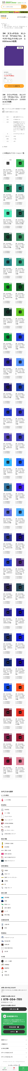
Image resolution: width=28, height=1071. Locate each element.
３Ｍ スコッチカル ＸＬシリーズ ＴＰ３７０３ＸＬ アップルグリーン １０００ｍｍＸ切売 (19, 321)
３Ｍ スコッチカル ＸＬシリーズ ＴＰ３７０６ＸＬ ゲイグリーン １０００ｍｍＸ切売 (7, 296)
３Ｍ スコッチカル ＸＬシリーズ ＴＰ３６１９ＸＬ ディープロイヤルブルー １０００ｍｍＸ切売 (19, 546)
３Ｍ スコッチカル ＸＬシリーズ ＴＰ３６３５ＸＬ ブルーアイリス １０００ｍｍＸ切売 (7, 446)
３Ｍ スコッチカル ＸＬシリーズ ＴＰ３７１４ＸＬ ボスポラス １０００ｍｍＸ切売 (20, 221)
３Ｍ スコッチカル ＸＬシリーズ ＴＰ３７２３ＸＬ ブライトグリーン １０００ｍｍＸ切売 (20, 172)
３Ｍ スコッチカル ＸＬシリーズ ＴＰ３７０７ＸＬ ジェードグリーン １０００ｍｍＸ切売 (19, 271)
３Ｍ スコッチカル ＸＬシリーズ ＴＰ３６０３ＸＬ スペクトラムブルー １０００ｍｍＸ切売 (7, 696)
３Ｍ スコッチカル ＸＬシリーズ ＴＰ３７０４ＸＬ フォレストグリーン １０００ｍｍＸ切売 (7, 321)
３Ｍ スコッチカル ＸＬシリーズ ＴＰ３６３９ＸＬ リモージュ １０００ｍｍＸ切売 (8, 395)
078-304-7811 (12, 999)
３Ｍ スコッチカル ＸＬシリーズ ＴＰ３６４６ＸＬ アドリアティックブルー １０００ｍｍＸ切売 (7, 371)
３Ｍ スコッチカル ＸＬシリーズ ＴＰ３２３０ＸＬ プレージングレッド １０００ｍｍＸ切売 (19, 721)
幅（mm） (7, 136)
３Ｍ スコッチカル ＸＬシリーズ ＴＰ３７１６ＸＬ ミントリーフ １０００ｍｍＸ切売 (8, 221)
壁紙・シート (6, 25)
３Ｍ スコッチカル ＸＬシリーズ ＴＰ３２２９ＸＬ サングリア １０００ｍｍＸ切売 (8, 746)
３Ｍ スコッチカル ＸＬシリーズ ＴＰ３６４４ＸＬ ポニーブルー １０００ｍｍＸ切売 (19, 371)
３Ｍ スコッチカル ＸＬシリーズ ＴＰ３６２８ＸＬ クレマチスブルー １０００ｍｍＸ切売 (20, 496)
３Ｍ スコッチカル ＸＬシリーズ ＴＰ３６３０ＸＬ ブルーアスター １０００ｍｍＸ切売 (19, 471)
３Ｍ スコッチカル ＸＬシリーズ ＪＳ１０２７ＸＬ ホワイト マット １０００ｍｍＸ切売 (7, 172)
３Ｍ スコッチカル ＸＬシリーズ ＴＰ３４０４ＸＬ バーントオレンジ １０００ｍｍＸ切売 (19, 696)
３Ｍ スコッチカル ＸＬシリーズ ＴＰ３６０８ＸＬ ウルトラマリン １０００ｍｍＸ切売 (19, 621)
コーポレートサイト (13, 1065)
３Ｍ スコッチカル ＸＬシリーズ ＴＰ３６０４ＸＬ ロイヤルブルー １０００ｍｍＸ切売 (19, 671)
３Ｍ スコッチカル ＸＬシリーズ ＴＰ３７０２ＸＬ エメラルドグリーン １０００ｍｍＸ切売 (7, 346)
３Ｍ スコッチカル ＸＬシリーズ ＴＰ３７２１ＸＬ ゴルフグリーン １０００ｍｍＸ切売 (7, 197)
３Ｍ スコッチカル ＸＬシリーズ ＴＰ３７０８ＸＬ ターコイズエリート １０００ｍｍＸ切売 (7, 271)
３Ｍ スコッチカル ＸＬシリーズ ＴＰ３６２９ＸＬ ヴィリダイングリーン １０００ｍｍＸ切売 (7, 496)
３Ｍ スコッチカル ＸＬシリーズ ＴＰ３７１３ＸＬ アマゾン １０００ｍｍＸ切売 (7, 245)
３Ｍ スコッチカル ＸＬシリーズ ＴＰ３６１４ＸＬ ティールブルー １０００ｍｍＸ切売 (19, 596)
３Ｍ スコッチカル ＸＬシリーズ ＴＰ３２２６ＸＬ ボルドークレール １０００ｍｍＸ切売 (7, 770)
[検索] (24, 6)
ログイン (12, 1031)
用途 (7, 117)
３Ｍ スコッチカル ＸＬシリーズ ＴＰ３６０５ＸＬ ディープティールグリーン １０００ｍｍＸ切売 (7, 671)
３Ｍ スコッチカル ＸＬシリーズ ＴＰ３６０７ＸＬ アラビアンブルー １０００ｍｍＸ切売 (7, 646)
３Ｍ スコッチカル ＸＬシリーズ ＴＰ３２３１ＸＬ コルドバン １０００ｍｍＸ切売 (8, 721)
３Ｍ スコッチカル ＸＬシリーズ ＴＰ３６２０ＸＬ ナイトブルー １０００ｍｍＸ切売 (7, 546)
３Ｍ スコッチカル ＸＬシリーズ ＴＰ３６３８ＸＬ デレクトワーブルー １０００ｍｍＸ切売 (19, 396)
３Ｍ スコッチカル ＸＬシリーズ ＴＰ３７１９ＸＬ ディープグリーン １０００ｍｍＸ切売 (20, 197)
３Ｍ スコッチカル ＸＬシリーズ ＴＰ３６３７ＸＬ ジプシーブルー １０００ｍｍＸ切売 (7, 421)
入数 (7, 141)
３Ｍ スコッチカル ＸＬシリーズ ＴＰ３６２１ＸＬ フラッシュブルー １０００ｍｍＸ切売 (20, 521)
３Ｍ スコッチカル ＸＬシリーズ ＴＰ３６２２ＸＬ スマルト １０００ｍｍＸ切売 (7, 520)
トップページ (4, 23)
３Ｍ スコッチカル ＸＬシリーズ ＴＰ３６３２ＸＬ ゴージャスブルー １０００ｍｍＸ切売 (20, 446)
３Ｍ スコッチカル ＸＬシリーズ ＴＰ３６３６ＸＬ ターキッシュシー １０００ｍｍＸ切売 (19, 421)
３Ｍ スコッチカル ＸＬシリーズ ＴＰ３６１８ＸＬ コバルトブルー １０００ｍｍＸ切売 (7, 571)
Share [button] (5, 146)
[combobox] (11, 6)
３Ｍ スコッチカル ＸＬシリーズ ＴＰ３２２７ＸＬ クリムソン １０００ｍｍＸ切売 (20, 746)
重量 (7, 138)
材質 (7, 119)
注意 (7, 122)
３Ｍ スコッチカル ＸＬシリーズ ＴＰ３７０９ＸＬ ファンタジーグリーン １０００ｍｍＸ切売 (19, 246)
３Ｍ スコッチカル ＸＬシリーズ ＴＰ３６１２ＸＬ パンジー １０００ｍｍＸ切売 (7, 620)
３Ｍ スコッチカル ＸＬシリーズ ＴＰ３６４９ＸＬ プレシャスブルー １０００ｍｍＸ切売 (20, 346)
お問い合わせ (13, 1009)
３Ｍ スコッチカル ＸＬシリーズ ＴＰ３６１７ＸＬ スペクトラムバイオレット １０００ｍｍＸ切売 (19, 571)
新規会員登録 (12, 1027)
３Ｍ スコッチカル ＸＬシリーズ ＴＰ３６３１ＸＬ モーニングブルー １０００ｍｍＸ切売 (7, 471)
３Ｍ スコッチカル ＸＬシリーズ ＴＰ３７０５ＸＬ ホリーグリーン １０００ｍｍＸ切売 (19, 296)
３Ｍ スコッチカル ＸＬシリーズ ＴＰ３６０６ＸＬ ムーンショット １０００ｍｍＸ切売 (20, 646)
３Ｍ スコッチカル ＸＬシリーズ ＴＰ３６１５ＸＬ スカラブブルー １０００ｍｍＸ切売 (7, 596)
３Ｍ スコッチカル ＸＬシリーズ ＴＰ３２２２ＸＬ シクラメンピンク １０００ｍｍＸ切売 (19, 770)
